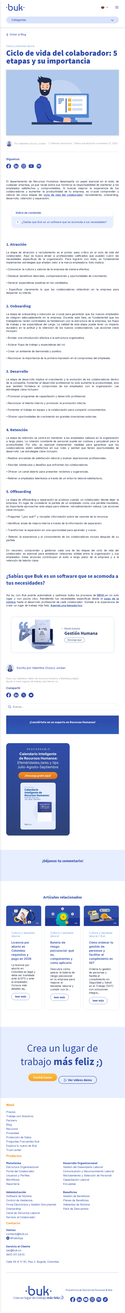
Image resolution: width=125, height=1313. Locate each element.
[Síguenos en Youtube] (85, 1300)
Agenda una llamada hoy (66, 605)
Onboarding (13, 1208)
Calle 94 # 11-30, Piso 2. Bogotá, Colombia (32, 1261)
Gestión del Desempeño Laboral (83, 1167)
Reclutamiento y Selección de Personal (87, 1175)
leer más (20, 996)
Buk (102, 936)
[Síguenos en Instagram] (92, 1300)
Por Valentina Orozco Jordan (30, 143)
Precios (10, 1112)
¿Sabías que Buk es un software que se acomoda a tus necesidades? (64, 222)
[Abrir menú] (117, 7)
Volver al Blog (18, 34)
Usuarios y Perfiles (18, 1175)
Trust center (13, 1150)
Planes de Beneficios (76, 1200)
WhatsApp (16, 1238)
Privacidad (12, 1133)
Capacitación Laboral (76, 1179)
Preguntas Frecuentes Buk (22, 1141)
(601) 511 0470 (15, 1254)
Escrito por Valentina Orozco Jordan (41, 668)
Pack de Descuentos (76, 1208)
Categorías (18, 20)
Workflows (13, 1179)
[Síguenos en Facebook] (72, 1300)
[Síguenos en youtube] (31, 166)
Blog (9, 1124)
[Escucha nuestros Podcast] (98, 1300)
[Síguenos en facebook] (8, 166)
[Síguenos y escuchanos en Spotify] (38, 166)
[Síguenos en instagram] (23, 166)
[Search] (9, 707)
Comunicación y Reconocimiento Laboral (88, 1171)
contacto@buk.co (17, 1234)
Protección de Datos (18, 1137)
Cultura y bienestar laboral (20, 46)
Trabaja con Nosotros (19, 1116)
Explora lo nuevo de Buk (21, 1145)
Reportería (12, 1184)
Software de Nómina (19, 1196)
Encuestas (69, 1184)
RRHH (101, 595)
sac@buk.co (13, 1250)
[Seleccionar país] (105, 7)
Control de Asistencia (19, 1200)
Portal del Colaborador (20, 1171)
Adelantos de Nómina (76, 1204)
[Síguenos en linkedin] (16, 166)
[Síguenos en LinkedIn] (79, 1300)
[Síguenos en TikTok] (105, 1300)
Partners (11, 1120)
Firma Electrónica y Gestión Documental (31, 1204)
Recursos (12, 1128)
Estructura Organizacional (22, 1167)
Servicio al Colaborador (20, 1217)
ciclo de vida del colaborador (63, 195)
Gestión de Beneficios (76, 1196)
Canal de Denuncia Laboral (23, 1213)
